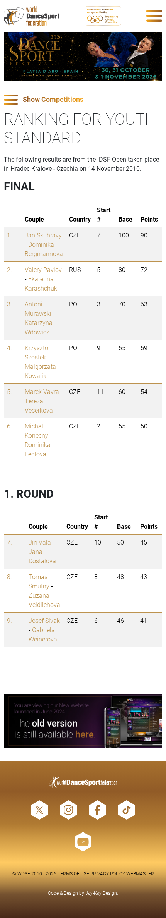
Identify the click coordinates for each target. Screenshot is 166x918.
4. (9, 348)
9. (9, 620)
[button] (83, 100)
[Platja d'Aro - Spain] (83, 56)
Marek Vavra (42, 391)
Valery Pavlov (43, 269)
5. (9, 391)
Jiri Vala (40, 542)
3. (9, 304)
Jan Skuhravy (43, 235)
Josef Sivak (44, 620)
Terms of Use (73, 873)
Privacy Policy (107, 873)
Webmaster (140, 873)
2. (9, 269)
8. (9, 576)
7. (9, 542)
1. (9, 235)
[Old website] (83, 721)
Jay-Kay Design (101, 893)
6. (9, 426)
